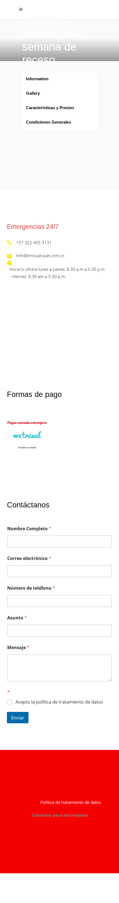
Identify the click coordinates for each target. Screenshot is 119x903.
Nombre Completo (29, 528)
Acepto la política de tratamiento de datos (59, 702)
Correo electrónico (29, 558)
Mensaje (18, 647)
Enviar (17, 717)
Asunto (17, 618)
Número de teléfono (31, 588)
